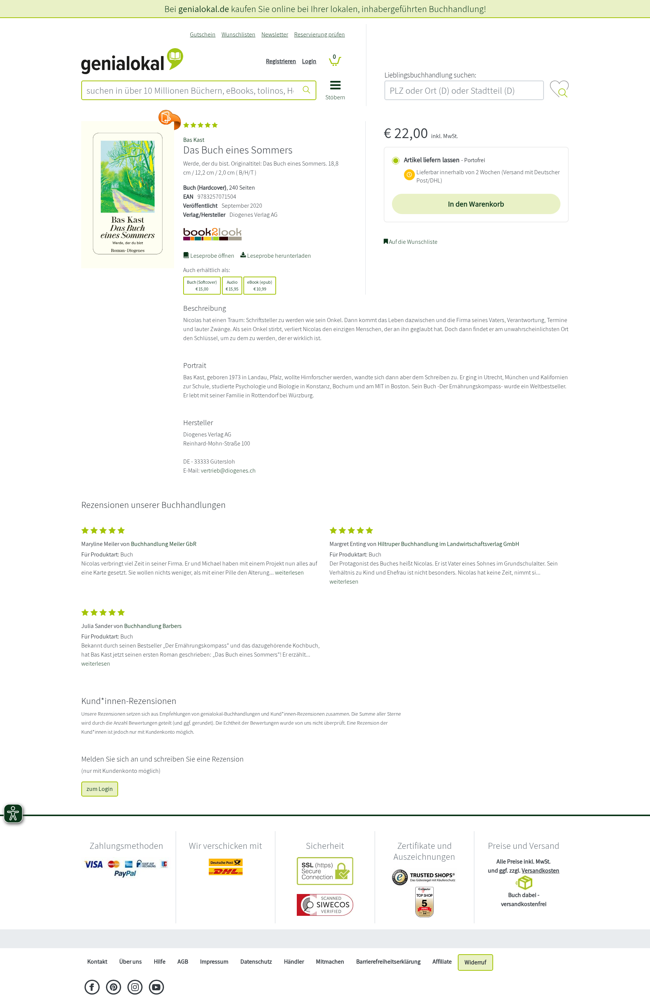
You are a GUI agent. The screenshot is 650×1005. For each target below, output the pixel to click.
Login (309, 61)
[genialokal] (132, 61)
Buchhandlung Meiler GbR (163, 544)
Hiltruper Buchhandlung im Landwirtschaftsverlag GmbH (448, 544)
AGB (183, 961)
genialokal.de (203, 9)
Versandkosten (540, 870)
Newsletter (274, 34)
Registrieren (281, 61)
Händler (294, 961)
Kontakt (97, 961)
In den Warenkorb (476, 204)
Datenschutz (256, 961)
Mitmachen (330, 961)
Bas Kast (193, 140)
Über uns (130, 961)
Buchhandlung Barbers (153, 626)
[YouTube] (156, 988)
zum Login (100, 789)
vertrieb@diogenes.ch (228, 470)
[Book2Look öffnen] (169, 120)
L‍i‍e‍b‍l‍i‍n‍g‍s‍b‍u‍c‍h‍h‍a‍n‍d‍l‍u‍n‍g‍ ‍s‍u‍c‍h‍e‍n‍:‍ (430, 75)
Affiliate (442, 961)
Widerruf (475, 962)
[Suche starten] (307, 90)
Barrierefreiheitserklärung (388, 961)
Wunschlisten (238, 34)
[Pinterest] (113, 988)
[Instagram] (135, 988)
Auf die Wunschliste (412, 242)
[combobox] (190, 90)
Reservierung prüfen (319, 34)
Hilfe (160, 961)
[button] (335, 93)
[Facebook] (92, 988)
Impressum (214, 961)
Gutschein (203, 34)
